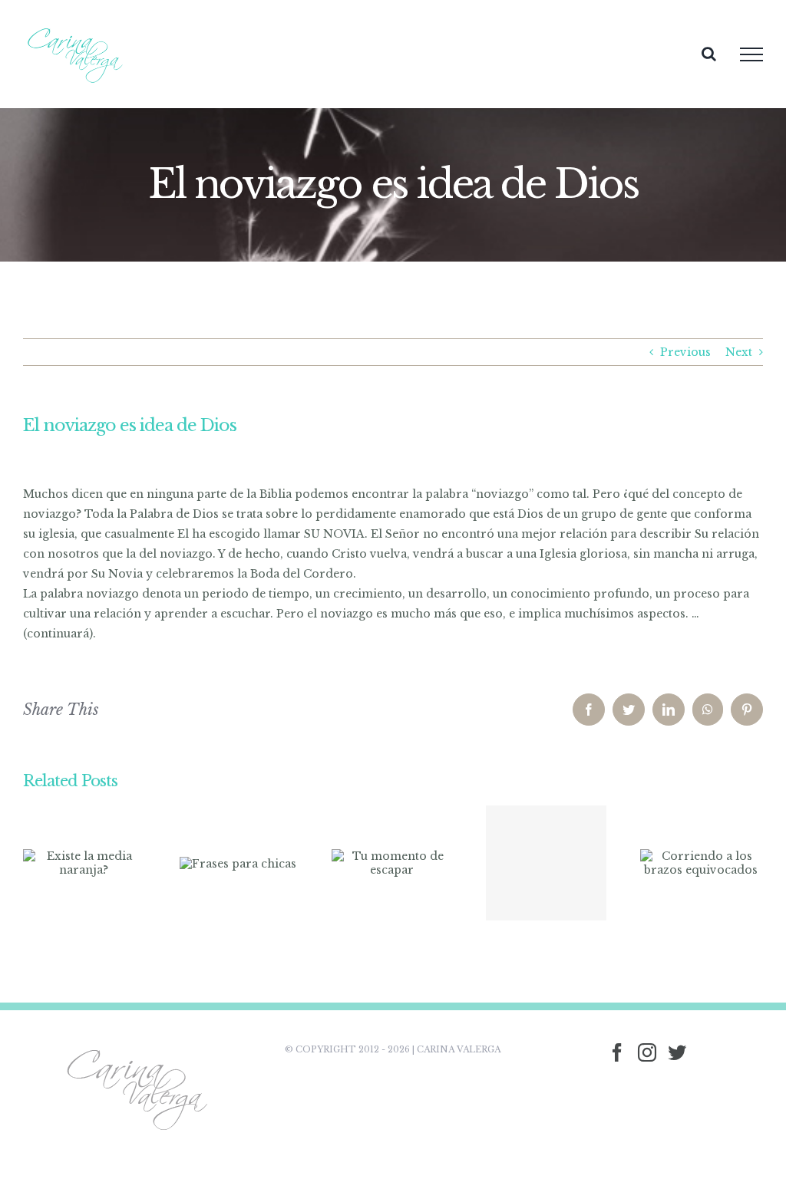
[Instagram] (647, 1052)
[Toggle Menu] (751, 54)
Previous (685, 352)
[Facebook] (617, 1052)
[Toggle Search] (709, 53)
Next (738, 352)
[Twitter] (677, 1052)
